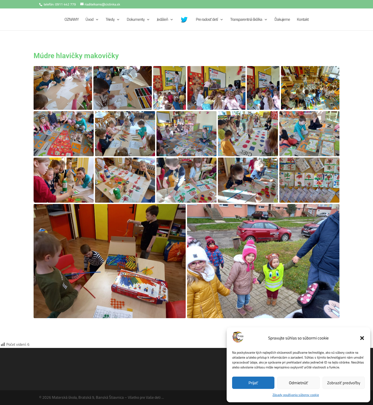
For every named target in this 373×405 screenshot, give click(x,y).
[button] (362, 338)
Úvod (89, 20)
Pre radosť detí (207, 20)
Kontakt (303, 20)
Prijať (253, 383)
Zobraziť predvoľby (343, 383)
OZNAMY (71, 20)
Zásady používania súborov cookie (296, 395)
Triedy (110, 20)
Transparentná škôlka (246, 20)
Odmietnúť (298, 383)
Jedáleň (162, 20)
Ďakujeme (282, 20)
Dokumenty (135, 20)
